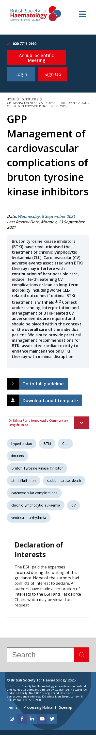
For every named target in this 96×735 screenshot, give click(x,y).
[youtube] (42, 719)
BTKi (47, 443)
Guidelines (30, 99)
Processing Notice (38, 707)
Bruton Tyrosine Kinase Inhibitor (37, 468)
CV (73, 505)
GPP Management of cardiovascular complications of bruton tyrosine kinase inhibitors (48, 104)
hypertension (21, 443)
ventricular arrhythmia (28, 517)
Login (21, 74)
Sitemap (65, 707)
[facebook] (22, 719)
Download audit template (50, 400)
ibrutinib (17, 455)
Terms (12, 707)
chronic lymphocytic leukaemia (35, 505)
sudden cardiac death (64, 480)
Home (11, 99)
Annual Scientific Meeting (36, 57)
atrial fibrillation (23, 480)
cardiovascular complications (34, 492)
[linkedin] (32, 719)
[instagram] (12, 719)
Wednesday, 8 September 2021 (46, 216)
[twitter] (52, 719)
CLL (65, 443)
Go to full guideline (43, 384)
